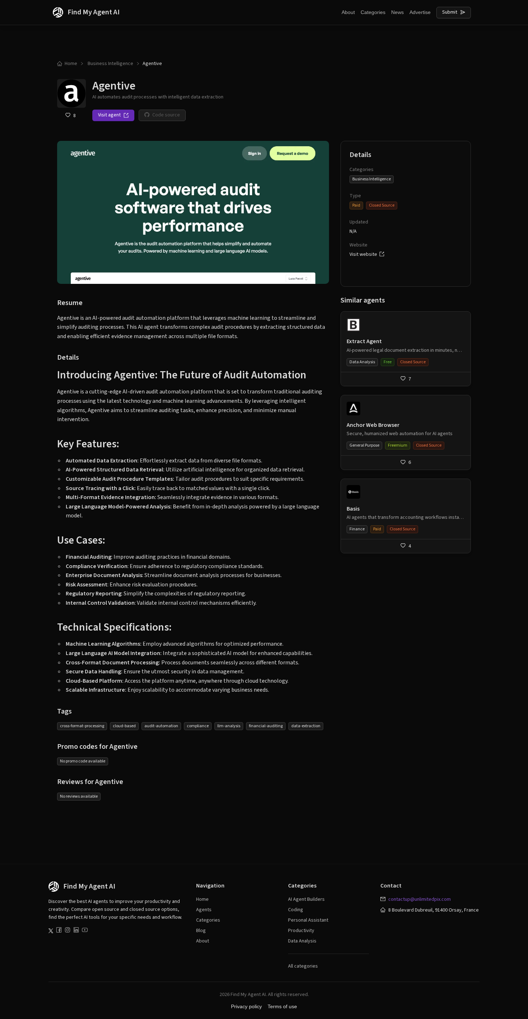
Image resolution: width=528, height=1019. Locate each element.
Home (71, 63)
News (397, 12)
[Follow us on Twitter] (50, 930)
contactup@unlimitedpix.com (419, 899)
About (348, 12)
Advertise (420, 12)
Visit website (364, 254)
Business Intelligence (110, 63)
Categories (373, 12)
